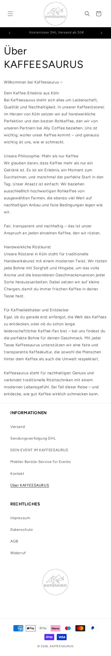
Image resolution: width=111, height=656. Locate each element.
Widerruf (18, 553)
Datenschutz (21, 529)
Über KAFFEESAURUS (29, 485)
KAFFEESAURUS (62, 646)
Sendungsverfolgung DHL (33, 438)
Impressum (20, 518)
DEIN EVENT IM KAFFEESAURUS (39, 450)
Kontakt (17, 473)
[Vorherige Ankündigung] (9, 33)
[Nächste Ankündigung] (101, 33)
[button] (10, 13)
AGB (14, 541)
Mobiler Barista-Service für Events (40, 462)
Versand (17, 427)
